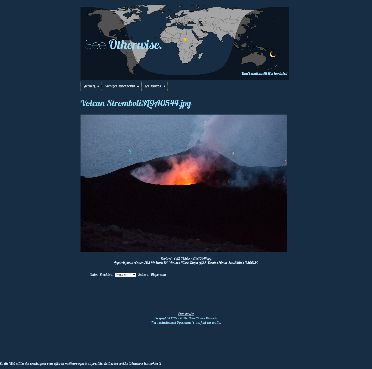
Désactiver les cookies (144, 363)
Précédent (106, 274)
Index (94, 274)
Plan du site (186, 314)
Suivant (143, 274)
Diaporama (158, 274)
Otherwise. (136, 44)
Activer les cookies (116, 363)
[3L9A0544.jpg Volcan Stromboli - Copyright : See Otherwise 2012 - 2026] (184, 251)
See (95, 44)
